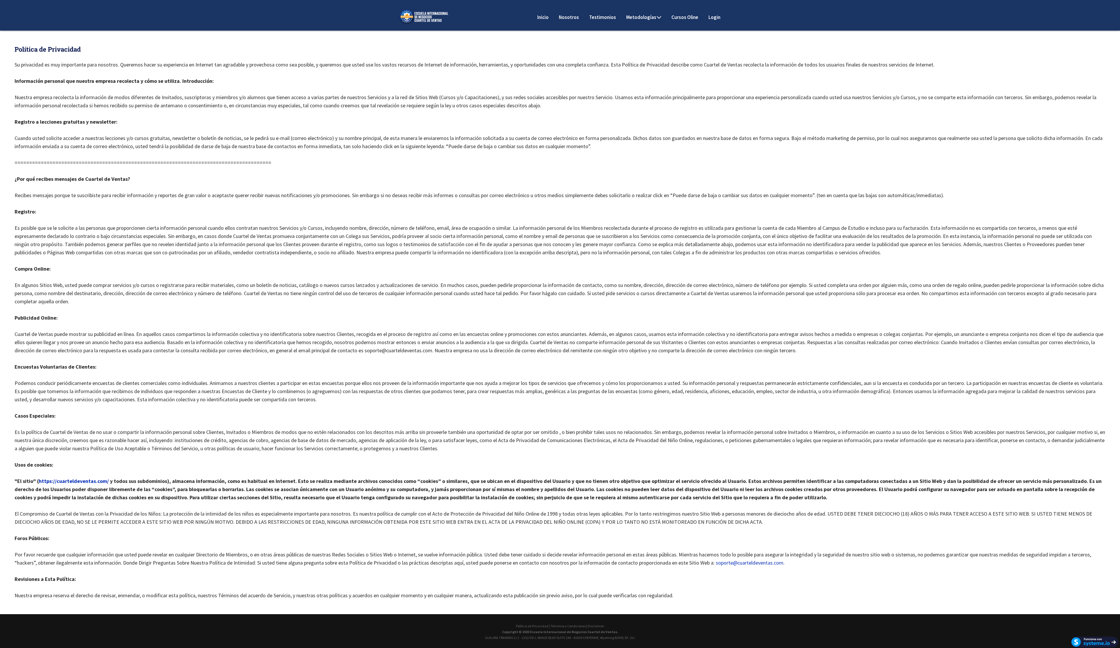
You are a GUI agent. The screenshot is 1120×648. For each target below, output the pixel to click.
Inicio (543, 17)
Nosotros (569, 17)
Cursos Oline (684, 17)
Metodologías (641, 17)
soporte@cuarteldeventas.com (749, 562)
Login (714, 17)
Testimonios (602, 17)
